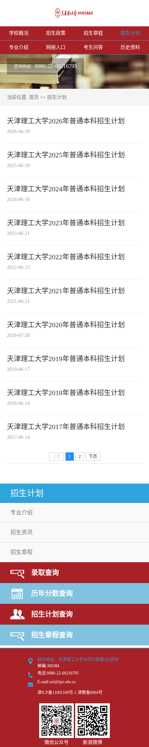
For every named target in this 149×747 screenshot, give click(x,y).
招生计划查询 (52, 614)
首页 (34, 97)
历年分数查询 (52, 593)
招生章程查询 (52, 635)
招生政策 (55, 33)
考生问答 (93, 47)
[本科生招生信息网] (74, 16)
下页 (93, 456)
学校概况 (18, 33)
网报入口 (55, 47)
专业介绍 (18, 47)
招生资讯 (21, 532)
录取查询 (45, 572)
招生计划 (130, 33)
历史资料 (130, 47)
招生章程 (93, 33)
